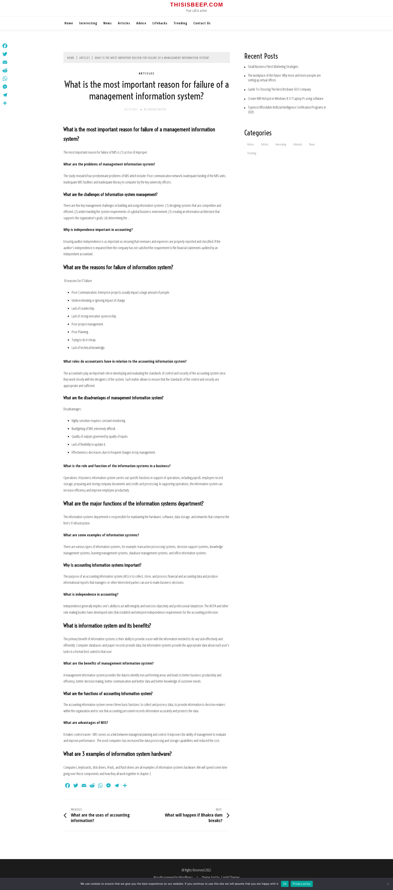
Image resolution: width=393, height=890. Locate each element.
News (107, 23)
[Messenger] (5, 87)
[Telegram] (5, 95)
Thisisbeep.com (196, 5)
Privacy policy (302, 883)
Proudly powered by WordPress (173, 877)
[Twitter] (5, 54)
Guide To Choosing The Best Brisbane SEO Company (279, 89)
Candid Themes (230, 877)
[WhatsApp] (5, 78)
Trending (180, 23)
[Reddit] (5, 70)
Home (68, 23)
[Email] (5, 62)
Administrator (156, 109)
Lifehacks (159, 23)
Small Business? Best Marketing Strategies (273, 66)
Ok (285, 883)
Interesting (88, 23)
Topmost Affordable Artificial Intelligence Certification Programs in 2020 (287, 109)
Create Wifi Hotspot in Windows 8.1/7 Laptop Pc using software (285, 98)
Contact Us (202, 23)
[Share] (5, 103)
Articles (124, 23)
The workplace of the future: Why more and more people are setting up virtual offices (284, 77)
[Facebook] (5, 46)
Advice (141, 23)
